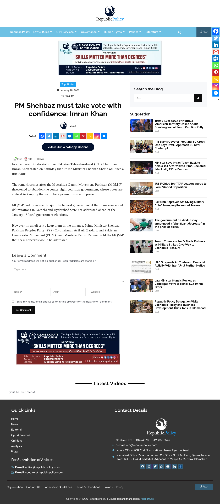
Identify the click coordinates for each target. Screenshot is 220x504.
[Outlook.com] (70, 136)
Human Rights (113, 32)
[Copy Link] (90, 136)
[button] (179, 32)
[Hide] (218, 99)
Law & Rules (41, 32)
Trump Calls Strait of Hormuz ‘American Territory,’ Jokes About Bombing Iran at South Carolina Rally (179, 124)
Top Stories (68, 84)
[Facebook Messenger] (104, 136)
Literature (152, 32)
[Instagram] (97, 136)
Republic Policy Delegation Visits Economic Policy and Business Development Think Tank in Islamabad (180, 305)
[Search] (198, 98)
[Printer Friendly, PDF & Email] (28, 158)
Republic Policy (20, 32)
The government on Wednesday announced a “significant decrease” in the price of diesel (180, 223)
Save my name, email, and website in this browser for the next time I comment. (64, 301)
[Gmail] (63, 136)
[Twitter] (49, 136)
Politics (133, 32)
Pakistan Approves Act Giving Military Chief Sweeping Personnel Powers (179, 203)
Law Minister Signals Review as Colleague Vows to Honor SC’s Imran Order (179, 284)
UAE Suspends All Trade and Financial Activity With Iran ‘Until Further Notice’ (180, 264)
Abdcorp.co (147, 498)
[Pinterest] (83, 136)
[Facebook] (42, 136)
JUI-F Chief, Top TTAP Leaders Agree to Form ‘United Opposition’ (181, 185)
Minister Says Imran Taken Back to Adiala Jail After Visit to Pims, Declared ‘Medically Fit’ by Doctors (180, 166)
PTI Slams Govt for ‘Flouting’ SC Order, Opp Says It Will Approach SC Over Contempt (180, 145)
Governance (89, 32)
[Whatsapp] (76, 136)
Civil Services (65, 32)
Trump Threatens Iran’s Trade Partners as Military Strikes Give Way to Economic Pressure (180, 245)
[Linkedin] (56, 136)
